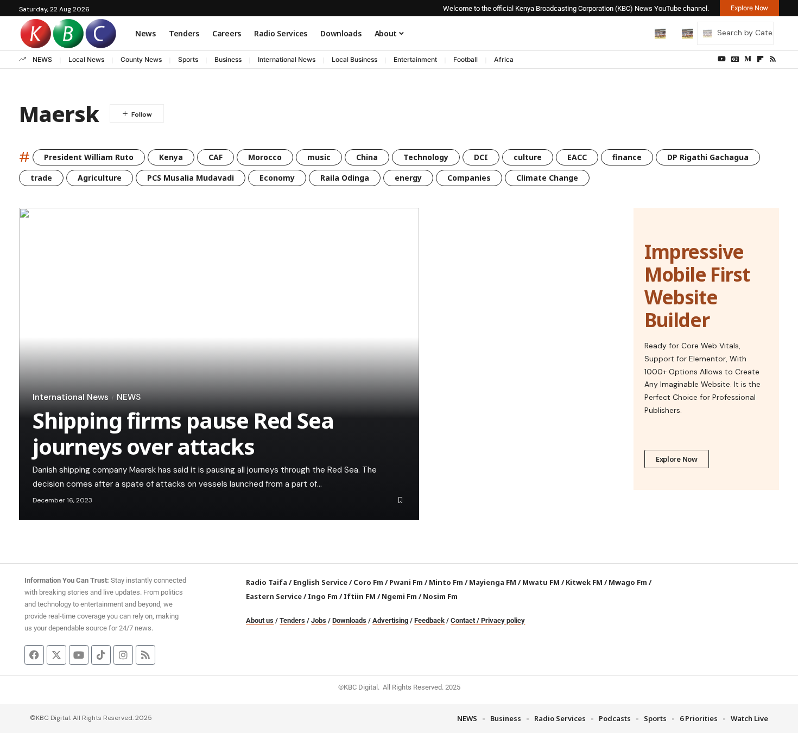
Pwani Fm (406, 582)
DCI (481, 157)
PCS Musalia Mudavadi (190, 178)
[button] (637, 33)
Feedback (429, 620)
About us (260, 620)
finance (627, 157)
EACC (577, 157)
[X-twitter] (56, 655)
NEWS (42, 59)
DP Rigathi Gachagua (708, 157)
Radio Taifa (266, 582)
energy (408, 178)
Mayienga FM (492, 582)
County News (141, 59)
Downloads (349, 620)
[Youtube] (78, 655)
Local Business (354, 59)
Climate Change (547, 178)
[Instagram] (123, 655)
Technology (425, 157)
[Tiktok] (101, 655)
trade (41, 178)
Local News (86, 59)
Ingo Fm (323, 596)
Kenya (171, 157)
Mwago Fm (628, 582)
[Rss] (773, 59)
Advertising (390, 620)
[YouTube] (722, 59)
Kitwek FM (584, 582)
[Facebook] (34, 655)
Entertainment (415, 59)
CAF (215, 157)
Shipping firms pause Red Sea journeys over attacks (183, 433)
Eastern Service (274, 596)
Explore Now (677, 459)
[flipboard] (760, 59)
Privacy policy (503, 620)
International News (286, 59)
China (367, 157)
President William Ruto (89, 157)
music (319, 157)
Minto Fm (446, 582)
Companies (469, 178)
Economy (277, 178)
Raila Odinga (344, 178)
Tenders (292, 620)
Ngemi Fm (399, 596)
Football (465, 59)
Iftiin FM (360, 596)
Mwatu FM (541, 582)
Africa (504, 59)
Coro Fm (368, 582)
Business (228, 59)
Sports (188, 59)
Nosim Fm (439, 596)
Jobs (318, 620)
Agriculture (100, 178)
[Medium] (748, 59)
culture (528, 157)
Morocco (265, 157)
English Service (320, 582)
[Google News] (735, 59)
